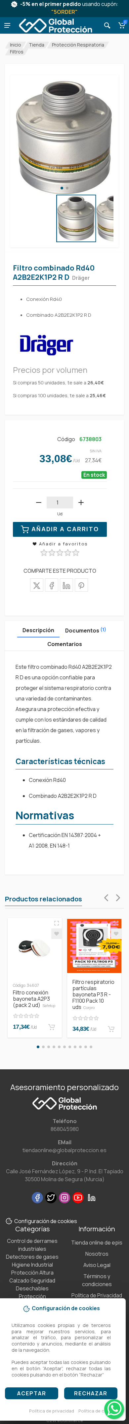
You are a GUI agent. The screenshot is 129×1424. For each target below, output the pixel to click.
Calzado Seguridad (32, 1280)
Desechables (32, 1288)
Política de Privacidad (96, 1295)
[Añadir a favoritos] (56, 933)
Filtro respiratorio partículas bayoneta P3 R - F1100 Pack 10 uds (93, 994)
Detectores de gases (32, 1256)
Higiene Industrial (32, 1264)
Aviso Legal (96, 1265)
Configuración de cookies (45, 1221)
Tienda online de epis (96, 1242)
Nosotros (96, 1253)
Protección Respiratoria (78, 45)
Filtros (16, 52)
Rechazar (91, 1393)
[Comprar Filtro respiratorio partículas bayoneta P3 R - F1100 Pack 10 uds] (111, 1029)
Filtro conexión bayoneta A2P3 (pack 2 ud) (34, 999)
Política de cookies (98, 1411)
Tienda (36, 45)
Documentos (85, 630)
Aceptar (31, 1393)
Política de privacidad (51, 1411)
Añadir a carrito (65, 529)
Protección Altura (32, 1272)
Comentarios (64, 644)
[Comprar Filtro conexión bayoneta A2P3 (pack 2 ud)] (52, 1027)
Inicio (15, 45)
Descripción (38, 630)
